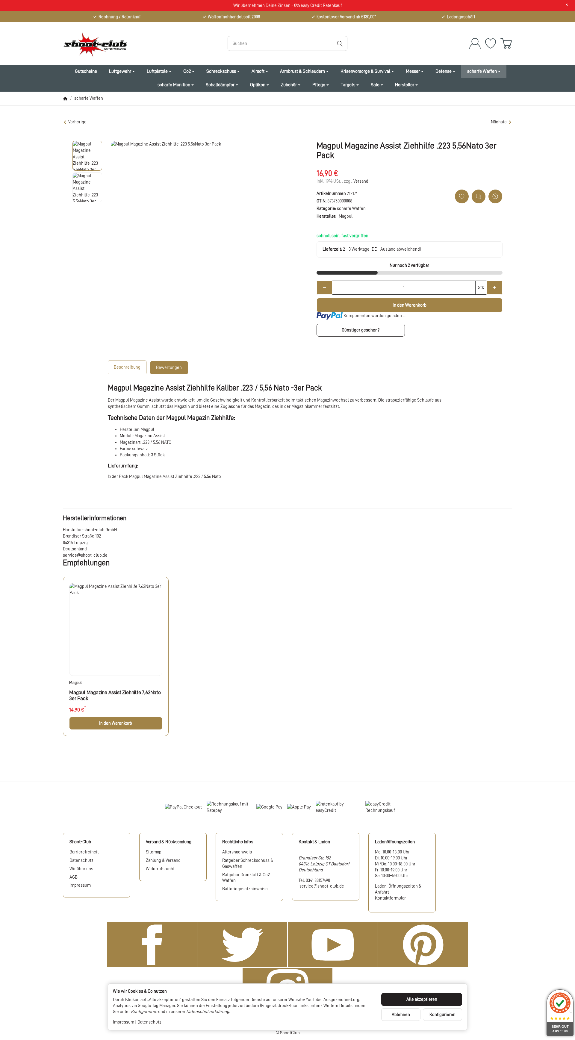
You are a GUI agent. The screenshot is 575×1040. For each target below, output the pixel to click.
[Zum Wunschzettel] (491, 43)
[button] (87, 155)
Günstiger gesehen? (360, 330)
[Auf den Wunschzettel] (462, 196)
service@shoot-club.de (321, 886)
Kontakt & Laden (314, 841)
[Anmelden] (475, 43)
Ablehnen (401, 1014)
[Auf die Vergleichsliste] (478, 196)
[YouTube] (333, 945)
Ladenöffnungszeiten (395, 841)
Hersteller (404, 84)
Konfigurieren (442, 1014)
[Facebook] (152, 945)
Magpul (75, 682)
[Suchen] (339, 43)
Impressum (123, 1022)
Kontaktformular (390, 898)
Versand (360, 181)
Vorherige (77, 121)
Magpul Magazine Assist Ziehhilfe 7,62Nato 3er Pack (115, 695)
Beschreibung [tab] (127, 367)
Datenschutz (149, 1022)
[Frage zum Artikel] (495, 196)
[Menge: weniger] (324, 288)
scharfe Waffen (351, 208)
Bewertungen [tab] (169, 367)
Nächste (499, 121)
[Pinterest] (423, 945)
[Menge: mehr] (494, 288)
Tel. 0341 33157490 (314, 880)
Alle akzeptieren (421, 999)
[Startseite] (65, 98)
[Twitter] (242, 945)
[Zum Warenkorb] (506, 43)
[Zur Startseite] (130, 43)
